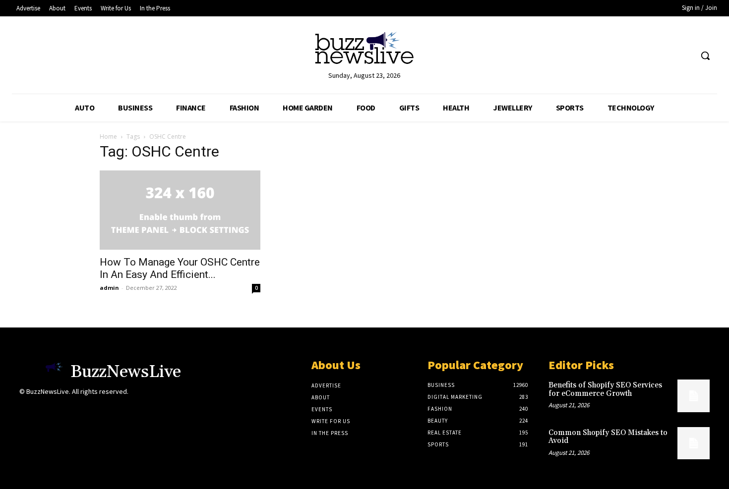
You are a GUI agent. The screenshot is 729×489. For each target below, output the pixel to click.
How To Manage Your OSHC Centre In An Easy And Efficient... (180, 268)
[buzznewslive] (364, 50)
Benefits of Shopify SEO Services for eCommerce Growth (605, 389)
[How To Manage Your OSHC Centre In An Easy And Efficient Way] (180, 210)
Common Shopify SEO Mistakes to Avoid (608, 437)
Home (108, 136)
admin (109, 287)
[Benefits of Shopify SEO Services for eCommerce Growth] (693, 396)
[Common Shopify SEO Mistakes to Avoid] (693, 443)
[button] (705, 55)
